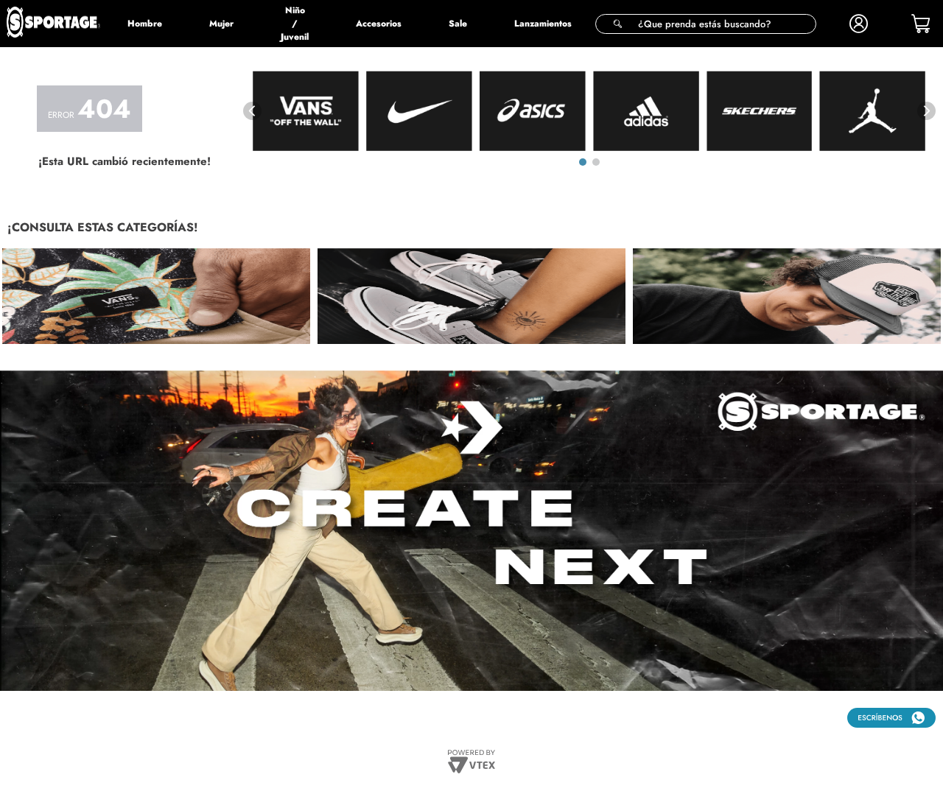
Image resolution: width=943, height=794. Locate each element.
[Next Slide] (926, 111)
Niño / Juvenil (295, 23)
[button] (705, 24)
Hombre (144, 23)
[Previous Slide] (252, 111)
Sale (458, 23)
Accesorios (379, 23)
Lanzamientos (543, 23)
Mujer (221, 23)
